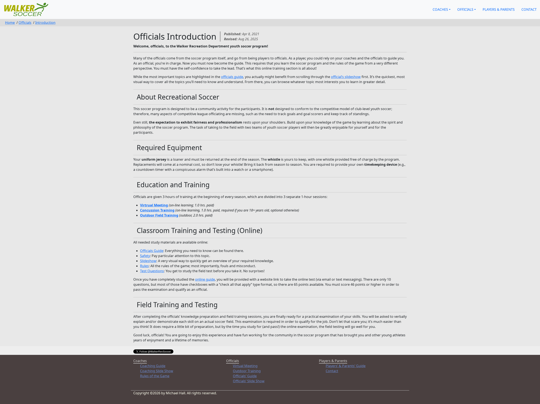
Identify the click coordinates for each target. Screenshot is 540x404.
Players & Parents (499, 9)
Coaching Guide (152, 366)
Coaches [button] (440, 9)
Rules (144, 266)
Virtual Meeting (245, 366)
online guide (205, 279)
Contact (529, 9)
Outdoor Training (247, 371)
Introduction (45, 22)
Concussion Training (157, 210)
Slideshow (148, 261)
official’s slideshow (346, 76)
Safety (145, 255)
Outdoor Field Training (159, 215)
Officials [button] (465, 9)
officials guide (232, 76)
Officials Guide (151, 250)
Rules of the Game (154, 376)
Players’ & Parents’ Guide (346, 366)
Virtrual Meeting (154, 205)
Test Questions (152, 271)
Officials (25, 22)
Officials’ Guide (245, 376)
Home (10, 22)
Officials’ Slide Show (249, 381)
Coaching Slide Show (156, 371)
